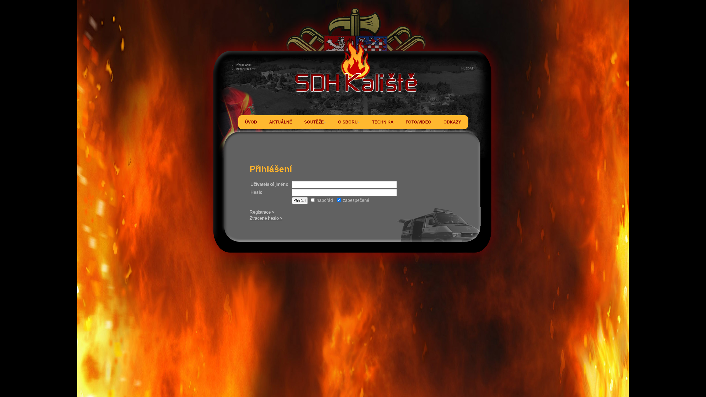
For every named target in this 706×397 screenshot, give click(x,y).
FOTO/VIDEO (418, 122)
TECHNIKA (383, 122)
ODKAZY (452, 122)
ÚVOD (251, 122)
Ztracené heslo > (266, 218)
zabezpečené (355, 200)
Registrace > (262, 212)
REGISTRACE (246, 69)
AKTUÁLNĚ (280, 122)
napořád (324, 200)
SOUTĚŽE (314, 122)
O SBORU (348, 122)
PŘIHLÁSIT (244, 65)
